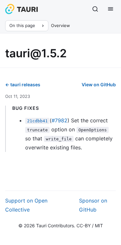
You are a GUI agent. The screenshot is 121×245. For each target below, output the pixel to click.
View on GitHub (99, 84)
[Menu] (111, 9)
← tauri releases (22, 84)
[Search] (95, 9)
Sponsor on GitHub (93, 205)
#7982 (59, 120)
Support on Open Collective (26, 205)
